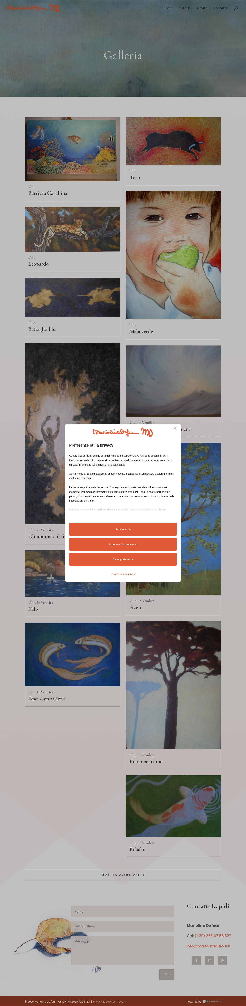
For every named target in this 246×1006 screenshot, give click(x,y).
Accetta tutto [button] (123, 529)
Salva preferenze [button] (123, 559)
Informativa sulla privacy (123, 574)
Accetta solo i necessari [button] (123, 544)
